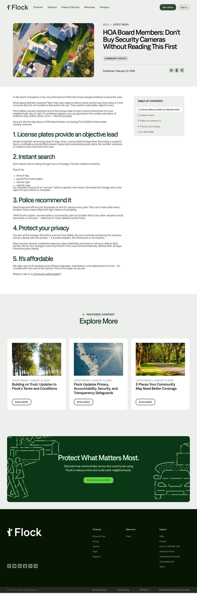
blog (106, 24)
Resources (89, 7)
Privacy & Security (71, 7)
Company (104, 7)
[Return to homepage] (17, 7)
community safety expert (46, 274)
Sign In (184, 7)
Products (38, 7)
